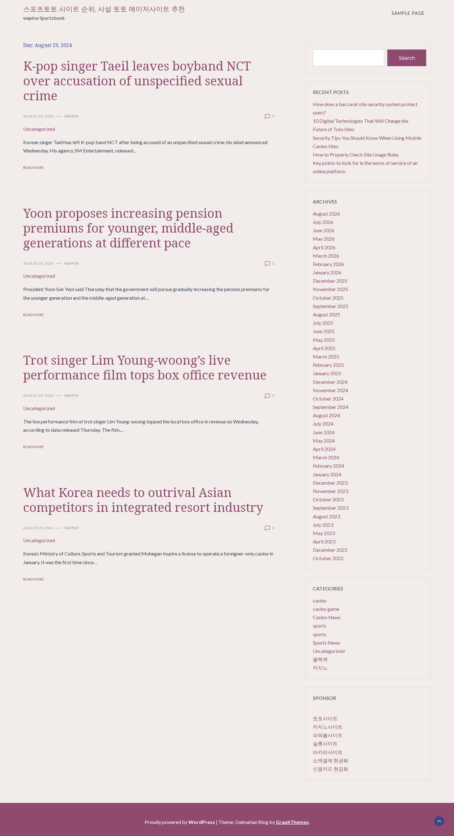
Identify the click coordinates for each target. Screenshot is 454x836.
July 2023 (323, 525)
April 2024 (324, 449)
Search (407, 58)
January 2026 (327, 272)
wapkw (71, 116)
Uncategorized (39, 129)
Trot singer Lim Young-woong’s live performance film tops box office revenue (145, 367)
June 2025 (323, 331)
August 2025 (326, 314)
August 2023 (326, 516)
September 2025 (330, 306)
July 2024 (323, 424)
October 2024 (328, 398)
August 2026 (326, 214)
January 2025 (327, 373)
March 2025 (326, 356)
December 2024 (330, 382)
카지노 (320, 668)
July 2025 (323, 323)
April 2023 (324, 541)
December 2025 (330, 281)
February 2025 (328, 365)
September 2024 (330, 407)
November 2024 (330, 390)
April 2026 (324, 247)
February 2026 (328, 264)
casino (319, 600)
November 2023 (330, 491)
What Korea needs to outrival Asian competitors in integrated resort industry (143, 500)
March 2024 (326, 457)
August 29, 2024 (38, 116)
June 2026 (323, 230)
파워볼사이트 (328, 735)
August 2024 (326, 415)
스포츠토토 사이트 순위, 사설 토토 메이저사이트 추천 (104, 9)
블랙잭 (320, 659)
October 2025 (328, 298)
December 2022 (330, 550)
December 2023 (330, 483)
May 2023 (324, 533)
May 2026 (324, 239)
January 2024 (327, 474)
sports (319, 625)
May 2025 (324, 340)
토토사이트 (325, 718)
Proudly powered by (180, 822)
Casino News (327, 617)
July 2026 (323, 222)
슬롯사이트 (325, 743)
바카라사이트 (328, 752)
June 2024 (323, 432)
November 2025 (330, 289)
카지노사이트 (328, 727)
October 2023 (328, 499)
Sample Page (408, 13)
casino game (326, 609)
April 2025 (324, 348)
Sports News (326, 642)
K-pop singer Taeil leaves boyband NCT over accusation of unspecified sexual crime (137, 80)
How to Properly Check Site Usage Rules (356, 154)
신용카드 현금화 (330, 769)
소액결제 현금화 (330, 760)
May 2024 (324, 441)
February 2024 (328, 466)
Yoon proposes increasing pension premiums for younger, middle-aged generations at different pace (128, 227)
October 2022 (328, 558)
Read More (33, 167)
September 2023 (330, 508)
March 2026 (326, 256)
